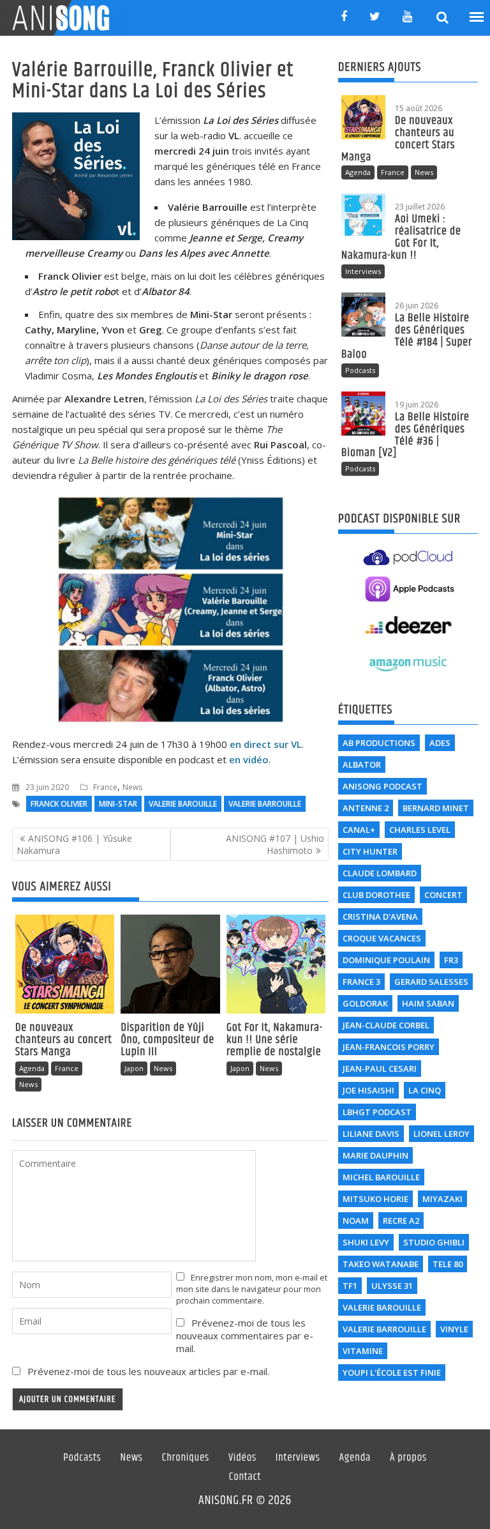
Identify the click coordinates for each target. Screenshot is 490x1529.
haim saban (428, 1003)
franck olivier (59, 803)
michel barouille (381, 1177)
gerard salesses (431, 981)
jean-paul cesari (380, 1068)
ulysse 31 (392, 1285)
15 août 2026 (418, 108)
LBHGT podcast (377, 1112)
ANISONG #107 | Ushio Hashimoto (275, 844)
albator (362, 764)
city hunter (370, 851)
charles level (419, 829)
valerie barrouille (264, 803)
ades (439, 743)
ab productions (379, 743)
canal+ (359, 829)
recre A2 (401, 1220)
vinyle (454, 1329)
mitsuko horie (375, 1199)
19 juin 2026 (416, 404)
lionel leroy (441, 1133)
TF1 (350, 1285)
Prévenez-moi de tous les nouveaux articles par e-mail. (148, 1371)
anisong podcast (382, 786)
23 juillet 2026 (420, 206)
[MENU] (477, 17)
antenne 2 (366, 808)
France (105, 787)
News (132, 787)
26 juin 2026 (416, 305)
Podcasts (360, 370)
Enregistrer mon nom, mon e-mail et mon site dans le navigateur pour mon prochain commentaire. (251, 1289)
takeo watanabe (381, 1264)
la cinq (424, 1090)
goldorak (365, 1003)
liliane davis (371, 1133)
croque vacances (382, 938)
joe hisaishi (368, 1090)
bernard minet (436, 808)
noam (356, 1220)
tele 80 (448, 1264)
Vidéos (242, 1458)
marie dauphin (375, 1155)
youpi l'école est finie (392, 1372)
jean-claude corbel (386, 1025)
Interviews (363, 271)
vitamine (363, 1351)
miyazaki (442, 1199)
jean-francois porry (388, 1047)
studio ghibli (433, 1242)
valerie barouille (183, 803)
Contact (245, 1477)
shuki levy (366, 1242)
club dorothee (376, 895)
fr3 (451, 960)
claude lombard (380, 873)
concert (443, 895)
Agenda (32, 1068)
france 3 (361, 981)
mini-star (118, 803)
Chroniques (185, 1458)
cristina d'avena (380, 916)
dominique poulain (386, 960)
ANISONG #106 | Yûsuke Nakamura (74, 844)
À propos (408, 1458)
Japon (134, 1068)
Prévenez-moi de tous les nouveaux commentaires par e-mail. (244, 1335)
